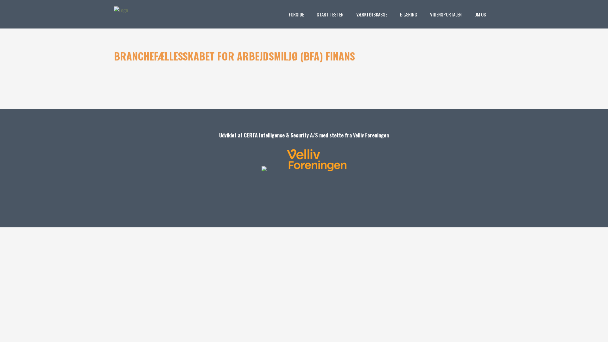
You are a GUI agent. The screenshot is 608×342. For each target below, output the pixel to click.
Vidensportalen (446, 14)
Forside (296, 14)
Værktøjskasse (371, 14)
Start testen (330, 14)
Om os (480, 14)
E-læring (408, 14)
